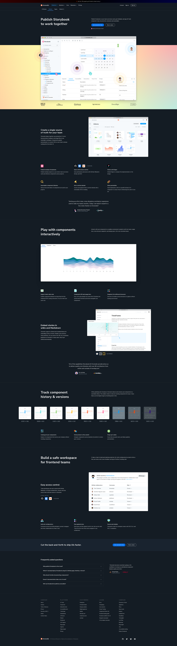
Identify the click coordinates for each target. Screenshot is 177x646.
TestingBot (121, 618)
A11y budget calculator (104, 620)
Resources (73, 5)
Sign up (133, 5)
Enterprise (82, 602)
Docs (68, 5)
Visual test (62, 604)
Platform (54, 5)
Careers (42, 604)
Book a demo (110, 25)
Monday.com (82, 613)
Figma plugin (63, 629)
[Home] (45, 5)
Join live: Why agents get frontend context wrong (89, 1)
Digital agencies (83, 609)
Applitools (121, 604)
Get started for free (97, 25)
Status (42, 613)
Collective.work (83, 615)
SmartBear (121, 615)
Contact (122, 5)
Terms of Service (44, 607)
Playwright (62, 624)
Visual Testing (102, 609)
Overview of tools (123, 602)
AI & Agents (63, 622)
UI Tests (62, 602)
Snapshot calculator (103, 618)
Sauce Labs (121, 609)
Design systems (83, 607)
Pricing (80, 5)
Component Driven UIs (104, 611)
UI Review (44, 9)
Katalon (120, 611)
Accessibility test (64, 609)
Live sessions (102, 607)
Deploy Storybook (123, 631)
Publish (50, 9)
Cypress (62, 627)
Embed (61, 9)
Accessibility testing (123, 629)
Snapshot (49, 245)
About (42, 602)
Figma (55, 9)
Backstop (121, 622)
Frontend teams (83, 604)
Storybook (62, 620)
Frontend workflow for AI (104, 615)
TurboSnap (62, 611)
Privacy (42, 609)
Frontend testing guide (104, 613)
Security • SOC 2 (44, 611)
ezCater (81, 618)
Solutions (61, 5)
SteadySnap (63, 613)
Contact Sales (44, 615)
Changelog (101, 604)
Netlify (81, 611)
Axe (120, 627)
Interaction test (63, 607)
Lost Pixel (121, 620)
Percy (120, 607)
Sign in (127, 5)
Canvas (43, 245)
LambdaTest (121, 613)
